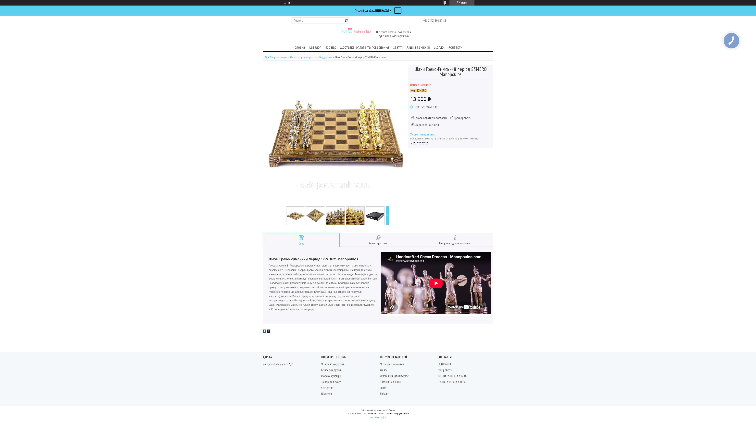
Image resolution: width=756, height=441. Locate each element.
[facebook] (264, 331)
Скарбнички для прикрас (394, 376)
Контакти (455, 47)
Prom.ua (392, 410)
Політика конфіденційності (397, 413)
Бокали (384, 394)
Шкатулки (327, 394)
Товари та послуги (278, 57)
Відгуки (439, 47)
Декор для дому (331, 382)
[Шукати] (346, 20)
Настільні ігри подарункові (303, 57)
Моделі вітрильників (392, 364)
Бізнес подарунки (331, 370)
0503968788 (445, 364)
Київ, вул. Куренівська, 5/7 (278, 364)
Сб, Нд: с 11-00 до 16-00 (452, 382)
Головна (299, 47)
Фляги (383, 370)
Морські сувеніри (331, 376)
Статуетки (327, 388)
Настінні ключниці (390, 382)
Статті (398, 47)
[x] (268, 331)
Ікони (383, 388)
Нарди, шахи (325, 57)
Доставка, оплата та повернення (364, 47)
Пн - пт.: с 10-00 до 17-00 (452, 376)
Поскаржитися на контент (373, 413)
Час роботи (445, 370)
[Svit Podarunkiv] (356, 34)
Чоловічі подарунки (333, 364)
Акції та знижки (418, 47)
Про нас (330, 47)
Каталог (315, 47)
